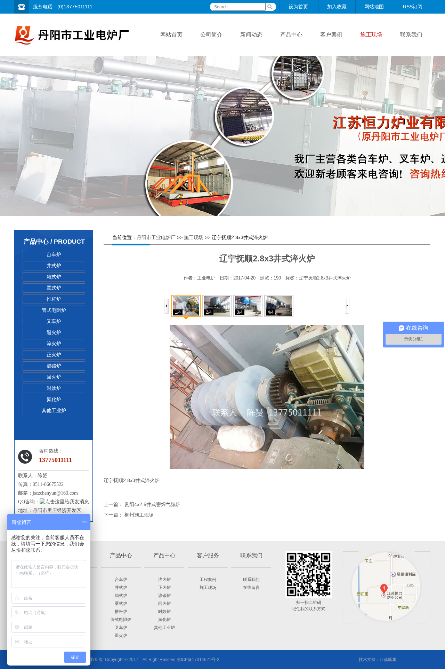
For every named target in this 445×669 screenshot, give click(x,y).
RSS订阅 (412, 6)
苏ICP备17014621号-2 (198, 659)
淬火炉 (54, 343)
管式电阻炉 (54, 310)
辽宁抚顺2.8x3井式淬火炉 (325, 278)
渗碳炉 (54, 366)
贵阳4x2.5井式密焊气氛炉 (152, 504)
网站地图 (374, 6)
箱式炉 (54, 277)
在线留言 (251, 587)
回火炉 (54, 377)
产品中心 (291, 35)
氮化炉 (54, 399)
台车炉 (54, 254)
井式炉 (54, 265)
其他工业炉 (54, 410)
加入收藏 (337, 6)
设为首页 (298, 6)
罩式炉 (54, 288)
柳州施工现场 (139, 515)
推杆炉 (54, 299)
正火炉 (54, 354)
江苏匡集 (388, 659)
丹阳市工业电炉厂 (156, 237)
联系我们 (411, 35)
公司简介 (211, 35)
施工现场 (371, 35)
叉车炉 (54, 321)
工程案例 (208, 579)
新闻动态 (251, 35)
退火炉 (54, 332)
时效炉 (54, 388)
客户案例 (331, 35)
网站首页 (171, 35)
